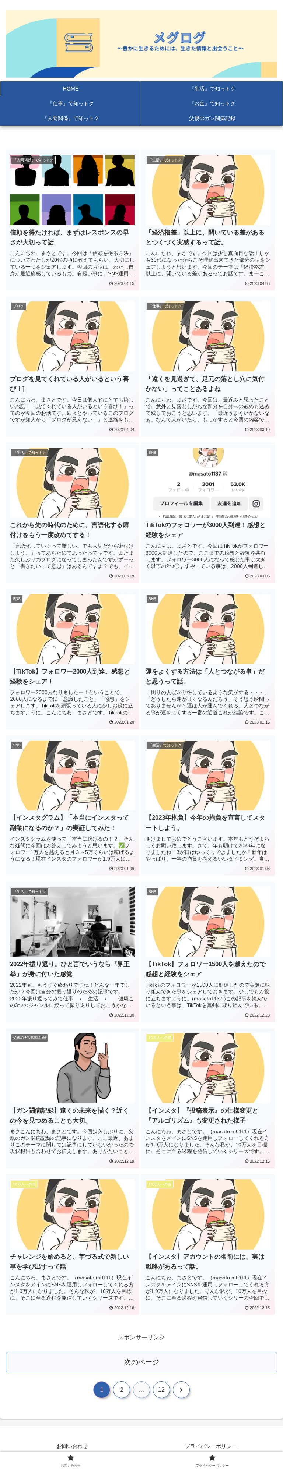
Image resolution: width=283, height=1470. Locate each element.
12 (161, 1389)
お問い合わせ (72, 1446)
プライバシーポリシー (211, 1446)
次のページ (141, 1362)
